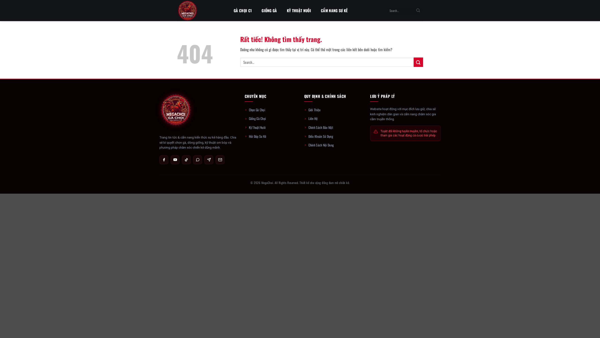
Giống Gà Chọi (257, 118)
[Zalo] (197, 159)
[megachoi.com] (200, 10)
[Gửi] (418, 11)
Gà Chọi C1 (243, 10)
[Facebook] (163, 159)
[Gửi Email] (220, 159)
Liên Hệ (313, 118)
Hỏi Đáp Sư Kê (257, 136)
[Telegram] (208, 159)
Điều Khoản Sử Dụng (320, 136)
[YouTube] (175, 159)
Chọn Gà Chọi (257, 109)
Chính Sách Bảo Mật (320, 127)
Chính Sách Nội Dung (321, 144)
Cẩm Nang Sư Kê (334, 10)
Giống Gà (269, 10)
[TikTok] (186, 159)
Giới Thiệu (314, 109)
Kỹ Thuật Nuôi (299, 10)
